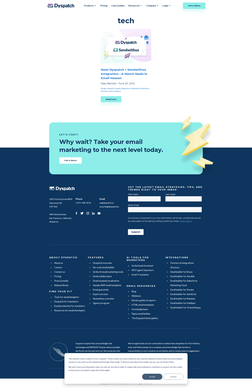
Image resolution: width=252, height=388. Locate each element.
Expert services (100, 294)
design (103, 88)
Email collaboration (102, 276)
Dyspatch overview (102, 263)
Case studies (118, 5)
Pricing (103, 5)
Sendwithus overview (103, 298)
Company (151, 5)
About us (58, 263)
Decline (173, 377)
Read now (111, 99)
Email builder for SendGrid (183, 294)
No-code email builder (103, 267)
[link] (76, 214)
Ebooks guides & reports (144, 300)
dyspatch (111, 88)
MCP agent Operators (143, 270)
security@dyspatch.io (109, 206)
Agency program (101, 303)
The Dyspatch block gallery (145, 318)
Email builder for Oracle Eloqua (185, 307)
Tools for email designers (66, 297)
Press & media (61, 280)
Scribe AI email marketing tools (108, 271)
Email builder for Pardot (182, 289)
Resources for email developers (69, 310)
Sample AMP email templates (107, 285)
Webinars (136, 295)
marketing (134, 88)
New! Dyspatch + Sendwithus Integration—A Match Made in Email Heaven (124, 74)
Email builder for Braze (181, 271)
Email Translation (140, 274)
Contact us (59, 271)
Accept (152, 377)
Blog (134, 291)
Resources (134, 5)
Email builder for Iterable (182, 276)
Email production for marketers (69, 306)
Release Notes (61, 285)
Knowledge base (140, 309)
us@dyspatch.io (106, 202)
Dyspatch (61, 6)
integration (125, 88)
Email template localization (106, 280)
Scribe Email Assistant (142, 265)
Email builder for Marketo (182, 298)
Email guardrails (101, 289)
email (118, 88)
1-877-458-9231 (83, 202)
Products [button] (89, 5)
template (117, 91)
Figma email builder (141, 313)
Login (165, 5)
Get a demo (194, 5)
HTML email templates (143, 304)
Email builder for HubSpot (182, 303)
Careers (58, 267)
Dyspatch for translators (66, 301)
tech (111, 91)
